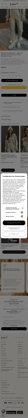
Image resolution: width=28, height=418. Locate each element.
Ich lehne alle (14, 234)
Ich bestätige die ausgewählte (14, 228)
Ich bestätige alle (14, 223)
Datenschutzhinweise (7, 191)
